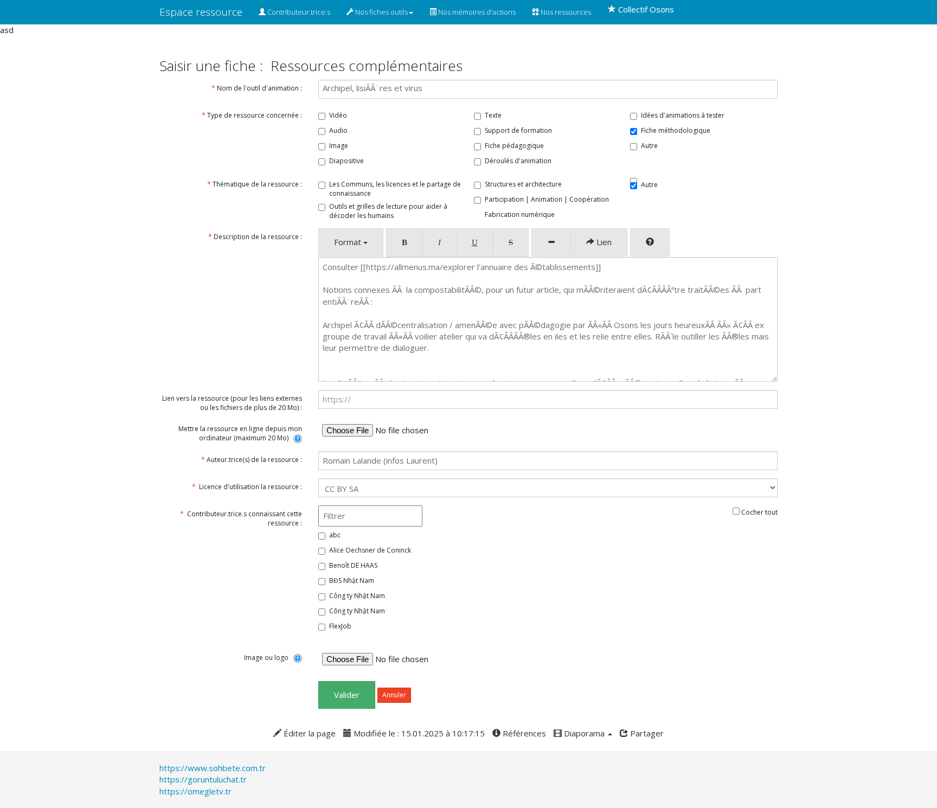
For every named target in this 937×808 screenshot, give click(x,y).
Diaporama (584, 733)
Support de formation (518, 130)
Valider (347, 694)
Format (348, 241)
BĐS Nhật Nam (351, 580)
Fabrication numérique (520, 214)
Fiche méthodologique (675, 130)
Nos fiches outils (381, 12)
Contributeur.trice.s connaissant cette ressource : (241, 518)
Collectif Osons (645, 9)
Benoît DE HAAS (353, 565)
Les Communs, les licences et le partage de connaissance (395, 188)
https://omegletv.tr (195, 791)
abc (335, 535)
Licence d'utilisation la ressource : (247, 486)
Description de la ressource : (255, 236)
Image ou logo (268, 657)
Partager (646, 733)
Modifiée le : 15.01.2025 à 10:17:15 (418, 733)
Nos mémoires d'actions (476, 12)
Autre (649, 145)
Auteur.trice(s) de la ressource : (251, 459)
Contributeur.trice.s (298, 12)
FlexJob (340, 626)
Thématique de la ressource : (254, 184)
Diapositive (346, 160)
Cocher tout (759, 512)
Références (523, 733)
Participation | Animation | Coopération (547, 199)
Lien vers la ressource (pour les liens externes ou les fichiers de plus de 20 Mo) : (232, 403)
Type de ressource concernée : (251, 115)
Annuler (394, 695)
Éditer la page (308, 733)
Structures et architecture (523, 184)
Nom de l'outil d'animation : (256, 88)
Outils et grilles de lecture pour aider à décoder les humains (388, 211)
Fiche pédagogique (514, 145)
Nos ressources (565, 12)
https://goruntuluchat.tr (203, 779)
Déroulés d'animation (518, 160)
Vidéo (338, 115)
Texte (493, 115)
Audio (338, 130)
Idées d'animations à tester (682, 115)
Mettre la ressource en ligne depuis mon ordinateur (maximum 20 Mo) (240, 433)
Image (338, 145)
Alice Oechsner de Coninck (370, 550)
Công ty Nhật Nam (357, 595)
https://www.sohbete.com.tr (212, 767)
